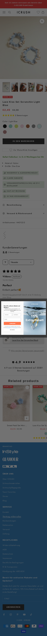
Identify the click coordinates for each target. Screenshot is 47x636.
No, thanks (12, 329)
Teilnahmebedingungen (9, 327)
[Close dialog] (44, 303)
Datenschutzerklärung (15, 327)
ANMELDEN (12, 323)
